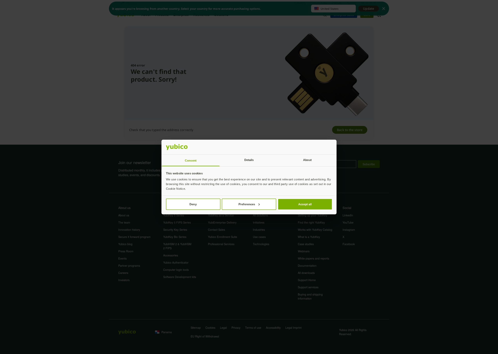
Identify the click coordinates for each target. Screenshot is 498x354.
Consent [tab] (190, 160)
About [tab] (307, 160)
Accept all (305, 204)
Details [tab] (249, 160)
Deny (192, 204)
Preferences (246, 204)
